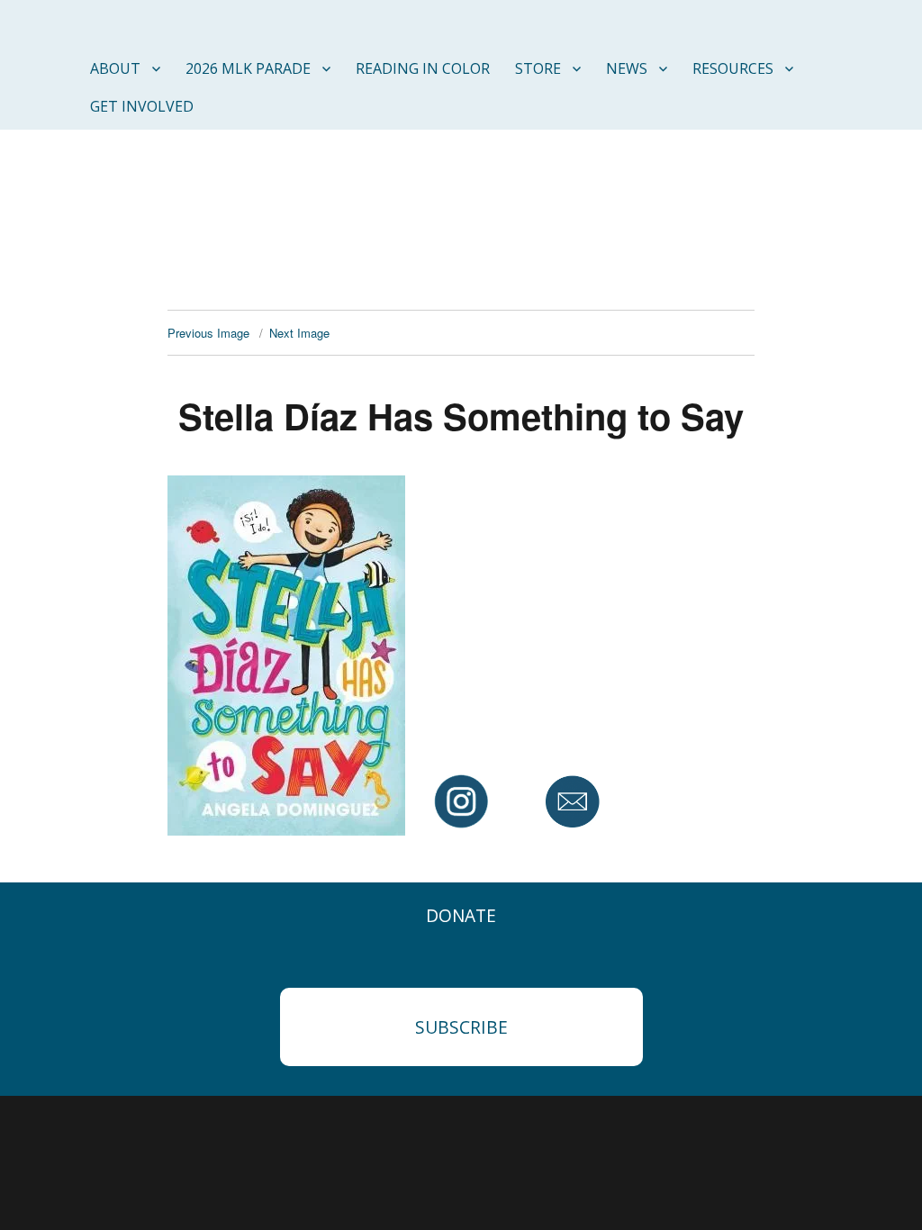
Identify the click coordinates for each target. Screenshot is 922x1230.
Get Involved (142, 106)
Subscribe (461, 1027)
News (626, 68)
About (115, 68)
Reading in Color (423, 68)
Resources (732, 68)
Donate (461, 915)
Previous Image (208, 332)
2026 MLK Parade (248, 68)
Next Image (299, 332)
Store (538, 68)
